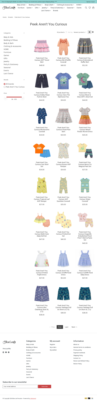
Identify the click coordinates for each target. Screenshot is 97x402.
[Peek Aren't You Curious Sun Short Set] (41, 150)
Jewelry (6, 61)
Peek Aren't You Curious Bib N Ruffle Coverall (63, 60)
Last (66, 327)
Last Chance (8, 73)
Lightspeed (33, 398)
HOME (6, 49)
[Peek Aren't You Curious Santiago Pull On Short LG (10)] (63, 293)
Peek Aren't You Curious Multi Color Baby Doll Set (42, 234)
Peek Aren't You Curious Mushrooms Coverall (41, 130)
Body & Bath (9, 43)
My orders (53, 347)
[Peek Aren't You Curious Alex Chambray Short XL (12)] (41, 293)
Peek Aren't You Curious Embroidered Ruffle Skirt (85, 60)
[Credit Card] (92, 398)
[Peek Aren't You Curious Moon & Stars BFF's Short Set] (84, 81)
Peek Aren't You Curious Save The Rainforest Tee (63, 95)
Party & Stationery (11, 64)
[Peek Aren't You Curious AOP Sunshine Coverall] (63, 185)
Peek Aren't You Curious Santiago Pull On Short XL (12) (85, 307)
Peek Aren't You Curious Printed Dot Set (63, 234)
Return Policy (77, 364)
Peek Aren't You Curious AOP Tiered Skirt (42, 60)
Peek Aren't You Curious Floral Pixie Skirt (63, 130)
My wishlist (53, 350)
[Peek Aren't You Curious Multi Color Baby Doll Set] (41, 220)
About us (76, 344)
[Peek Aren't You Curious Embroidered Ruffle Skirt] (84, 46)
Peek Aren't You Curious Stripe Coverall (85, 199)
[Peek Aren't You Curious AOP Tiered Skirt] (41, 46)
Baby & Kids (8, 37)
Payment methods (79, 353)
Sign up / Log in (90, 2)
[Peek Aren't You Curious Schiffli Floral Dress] (63, 258)
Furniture (21, 8)
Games (6, 55)
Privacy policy (77, 350)
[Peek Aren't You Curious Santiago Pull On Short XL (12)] (84, 293)
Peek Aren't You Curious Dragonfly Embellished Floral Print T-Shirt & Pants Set (85, 236)
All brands (10, 84)
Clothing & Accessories (12, 46)
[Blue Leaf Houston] (9, 7)
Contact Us (77, 358)
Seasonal (7, 67)
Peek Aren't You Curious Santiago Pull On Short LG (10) (63, 307)
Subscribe (44, 386)
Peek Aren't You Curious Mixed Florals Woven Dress (85, 130)
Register (52, 344)
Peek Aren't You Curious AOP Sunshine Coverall (63, 199)
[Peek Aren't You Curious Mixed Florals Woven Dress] (84, 115)
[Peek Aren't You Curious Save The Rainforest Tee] (63, 81)
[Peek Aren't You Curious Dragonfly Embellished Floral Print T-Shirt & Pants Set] (84, 220)
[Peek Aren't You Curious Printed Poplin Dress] (41, 258)
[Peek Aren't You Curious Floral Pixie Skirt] (63, 115)
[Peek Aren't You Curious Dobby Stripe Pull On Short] (41, 81)
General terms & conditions (82, 347)
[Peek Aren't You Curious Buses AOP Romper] (63, 150)
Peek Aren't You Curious (15, 87)
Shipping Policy (78, 355)
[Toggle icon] (86, 7)
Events (79, 8)
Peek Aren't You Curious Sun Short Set (41, 164)
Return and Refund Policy (81, 361)
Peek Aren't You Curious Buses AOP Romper (63, 164)
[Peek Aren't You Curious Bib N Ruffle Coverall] (63, 46)
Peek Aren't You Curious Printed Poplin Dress (42, 273)
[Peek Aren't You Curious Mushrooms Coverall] (41, 115)
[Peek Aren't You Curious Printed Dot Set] (63, 220)
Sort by (70, 32)
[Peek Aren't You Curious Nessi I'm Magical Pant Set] (84, 150)
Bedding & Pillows (11, 40)
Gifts (5, 58)
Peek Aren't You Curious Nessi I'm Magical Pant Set (85, 164)
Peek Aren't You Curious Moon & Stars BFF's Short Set (85, 95)
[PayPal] (86, 398)
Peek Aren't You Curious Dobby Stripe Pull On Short (42, 95)
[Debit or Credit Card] (89, 398)
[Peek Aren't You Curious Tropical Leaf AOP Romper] (41, 185)
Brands (55, 11)
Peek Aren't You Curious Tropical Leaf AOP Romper (42, 199)
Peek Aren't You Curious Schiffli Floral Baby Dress (85, 273)
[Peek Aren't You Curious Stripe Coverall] (84, 185)
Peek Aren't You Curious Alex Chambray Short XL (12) (42, 308)
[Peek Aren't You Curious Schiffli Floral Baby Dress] (84, 258)
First (60, 327)
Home (5, 17)
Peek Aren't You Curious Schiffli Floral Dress (63, 273)
